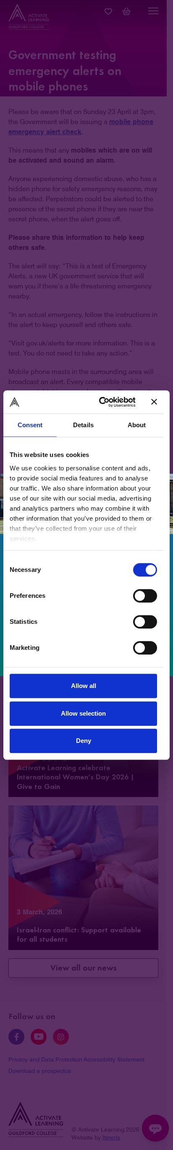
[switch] (145, 595)
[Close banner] (154, 402)
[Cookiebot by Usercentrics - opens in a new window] (102, 402)
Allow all (83, 685)
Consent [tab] (30, 424)
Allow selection (83, 713)
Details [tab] (83, 424)
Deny (83, 740)
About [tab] (137, 424)
